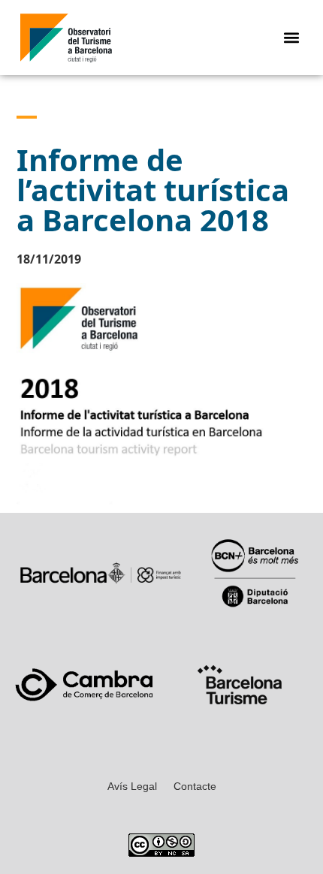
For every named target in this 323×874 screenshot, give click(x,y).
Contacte (195, 786)
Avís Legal (132, 786)
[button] (291, 38)
